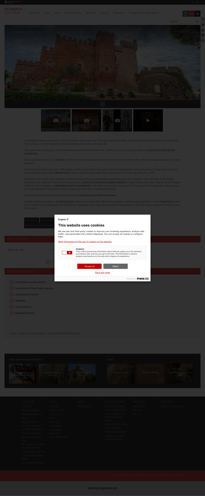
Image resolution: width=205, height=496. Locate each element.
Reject (116, 266)
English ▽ (63, 219)
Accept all (89, 266)
